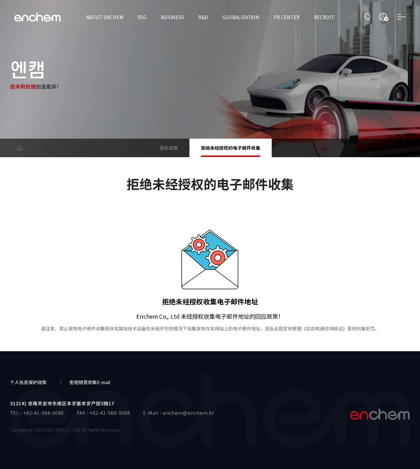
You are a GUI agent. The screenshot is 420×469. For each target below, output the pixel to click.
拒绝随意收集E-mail (89, 382)
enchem (37, 17)
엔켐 (379, 414)
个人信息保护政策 (28, 382)
